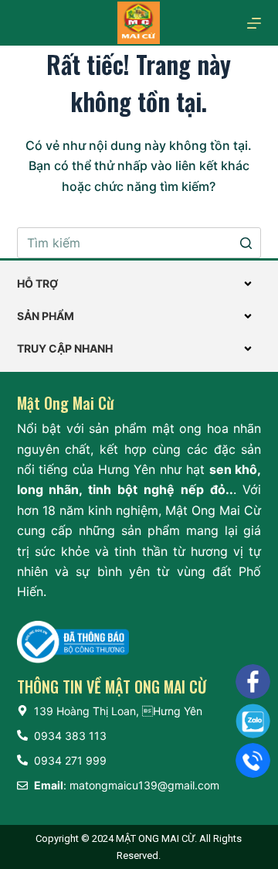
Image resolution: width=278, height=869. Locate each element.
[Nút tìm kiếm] (245, 242)
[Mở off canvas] (254, 23)
